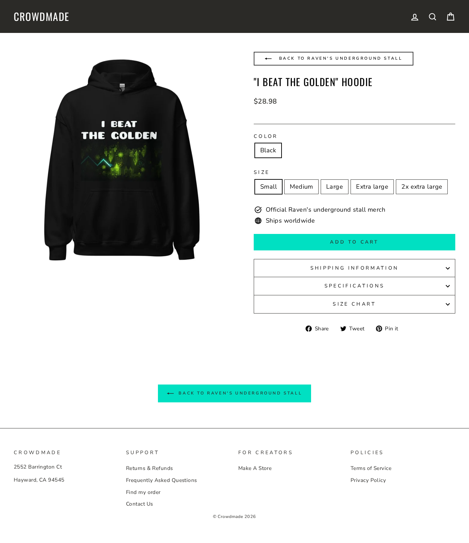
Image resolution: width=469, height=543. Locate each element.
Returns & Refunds (149, 468)
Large (334, 186)
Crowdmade (41, 16)
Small (268, 186)
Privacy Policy (368, 480)
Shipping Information (354, 267)
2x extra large (421, 186)
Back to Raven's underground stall (339, 58)
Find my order (143, 492)
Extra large (372, 186)
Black (268, 150)
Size (262, 172)
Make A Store (255, 468)
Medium (301, 186)
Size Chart (354, 303)
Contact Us (139, 503)
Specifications (354, 285)
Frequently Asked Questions (161, 480)
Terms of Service (371, 468)
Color (266, 136)
